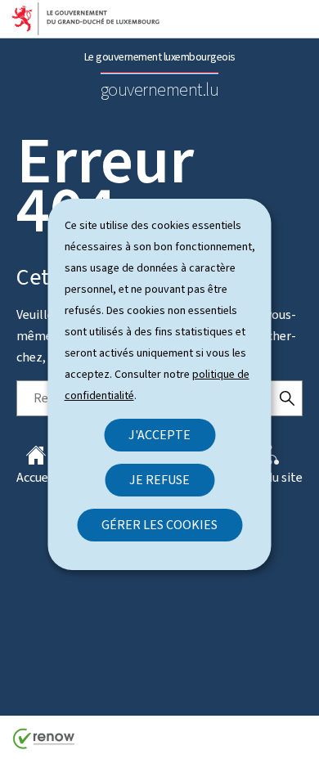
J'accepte (159, 434)
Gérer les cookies (159, 524)
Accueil (36, 477)
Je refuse (159, 479)
